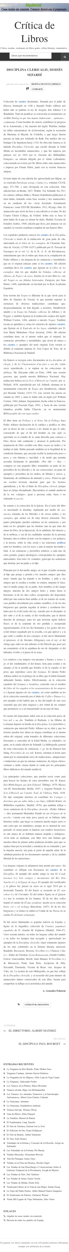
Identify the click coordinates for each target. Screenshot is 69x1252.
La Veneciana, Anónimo (18, 1101)
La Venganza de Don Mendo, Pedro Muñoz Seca (29, 1069)
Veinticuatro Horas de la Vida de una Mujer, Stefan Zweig (33, 1186)
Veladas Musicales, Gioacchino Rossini (25, 1154)
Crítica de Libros (34, 31)
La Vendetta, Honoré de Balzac (21, 1118)
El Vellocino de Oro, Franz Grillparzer (24, 1130)
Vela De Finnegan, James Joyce (21, 1158)
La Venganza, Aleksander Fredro (22, 1081)
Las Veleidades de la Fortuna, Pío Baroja (25, 1150)
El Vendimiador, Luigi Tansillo (21, 1122)
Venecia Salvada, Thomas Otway (22, 1109)
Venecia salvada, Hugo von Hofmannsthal (26, 1089)
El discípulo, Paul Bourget (42, 1044)
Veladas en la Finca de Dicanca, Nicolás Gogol (28, 1162)
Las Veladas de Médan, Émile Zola (23, 1182)
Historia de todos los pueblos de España (25, 1220)
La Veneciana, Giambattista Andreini (23, 1105)
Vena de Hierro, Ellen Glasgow (21, 1113)
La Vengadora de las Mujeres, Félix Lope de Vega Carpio (33, 1077)
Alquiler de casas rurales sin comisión (24, 1216)
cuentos (22, 101)
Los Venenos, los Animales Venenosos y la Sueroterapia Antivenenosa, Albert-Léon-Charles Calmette (32, 1096)
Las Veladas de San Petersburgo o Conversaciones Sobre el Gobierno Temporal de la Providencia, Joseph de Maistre (34, 1168)
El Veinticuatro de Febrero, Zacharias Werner (27, 1195)
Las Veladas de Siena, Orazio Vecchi (23, 1178)
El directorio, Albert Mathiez (30, 1030)
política (61, 542)
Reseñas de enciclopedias (46, 84)
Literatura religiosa (37, 1004)
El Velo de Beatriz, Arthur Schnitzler (24, 1134)
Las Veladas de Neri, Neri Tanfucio (23, 1174)
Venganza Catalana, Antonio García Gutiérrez (27, 1073)
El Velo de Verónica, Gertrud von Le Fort (26, 1126)
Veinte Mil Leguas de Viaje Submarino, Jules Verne (30, 1199)
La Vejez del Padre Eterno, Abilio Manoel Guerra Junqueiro (34, 1190)
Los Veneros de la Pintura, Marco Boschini (27, 1085)
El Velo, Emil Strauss (17, 1138)
